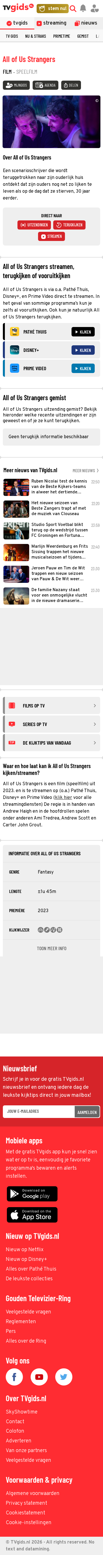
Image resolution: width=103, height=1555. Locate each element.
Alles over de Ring (26, 1341)
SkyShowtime (21, 1412)
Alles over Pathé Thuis (31, 1269)
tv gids (12, 36)
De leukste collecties (29, 1279)
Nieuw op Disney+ (26, 1259)
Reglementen (21, 1322)
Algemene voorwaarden (33, 1493)
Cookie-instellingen (29, 1523)
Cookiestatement (25, 1513)
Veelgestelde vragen (28, 1312)
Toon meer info (51, 948)
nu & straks (35, 36)
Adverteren (18, 1441)
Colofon (15, 1431)
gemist (83, 36)
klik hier (63, 798)
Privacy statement (26, 1503)
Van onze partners (26, 1451)
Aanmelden (87, 1112)
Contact (15, 1422)
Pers (11, 1331)
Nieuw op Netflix (24, 1250)
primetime (61, 36)
